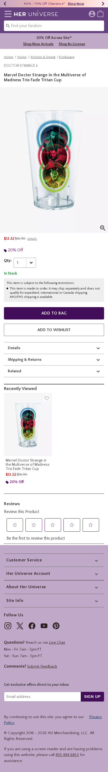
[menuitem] (100, 13)
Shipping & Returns (24, 359)
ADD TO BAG (54, 313)
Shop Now (76, 4)
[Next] (103, 4)
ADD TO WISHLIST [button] (54, 330)
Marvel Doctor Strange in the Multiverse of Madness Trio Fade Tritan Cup (28, 464)
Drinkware (66, 57)
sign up (92, 696)
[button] (7, 14)
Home (8, 57)
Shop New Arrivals (38, 44)
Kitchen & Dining (43, 57)
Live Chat (57, 642)
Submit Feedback (42, 666)
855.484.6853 (67, 755)
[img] (8, 626)
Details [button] (32, 239)
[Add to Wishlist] (46, 398)
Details (14, 348)
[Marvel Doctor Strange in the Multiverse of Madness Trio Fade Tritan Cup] (28, 424)
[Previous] (5, 4)
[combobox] (54, 26)
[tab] (54, 160)
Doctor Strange (19, 66)
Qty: (8, 260)
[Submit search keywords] (8, 25)
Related (14, 371)
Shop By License (72, 44)
